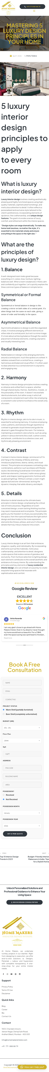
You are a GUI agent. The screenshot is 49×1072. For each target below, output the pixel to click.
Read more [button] (8, 638)
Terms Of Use (7, 990)
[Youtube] (11, 974)
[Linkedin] (19, 974)
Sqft (4, 747)
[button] (32, 1067)
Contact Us (6, 1016)
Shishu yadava (31, 56)
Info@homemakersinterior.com (14, 1040)
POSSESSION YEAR (10, 819)
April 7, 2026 (17, 56)
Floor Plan (7, 734)
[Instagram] (7, 974)
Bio (3, 1013)
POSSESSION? (8, 791)
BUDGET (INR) (8, 721)
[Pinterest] (15, 974)
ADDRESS (6, 760)
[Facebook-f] (3, 974)
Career (4, 1009)
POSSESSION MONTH (11, 806)
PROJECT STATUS (10, 706)
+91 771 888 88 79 (10, 1046)
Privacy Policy (7, 987)
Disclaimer (6, 993)
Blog (3, 1006)
